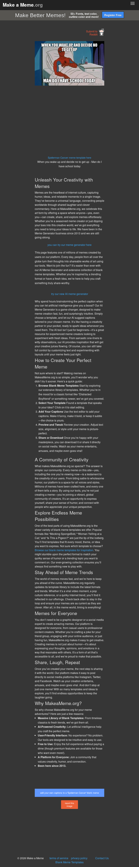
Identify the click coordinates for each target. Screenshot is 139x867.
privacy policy (79, 858)
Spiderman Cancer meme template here (69, 157)
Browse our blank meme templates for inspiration (64, 550)
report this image (69, 804)
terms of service (58, 858)
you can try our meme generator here (69, 245)
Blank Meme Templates (69, 862)
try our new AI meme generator (69, 294)
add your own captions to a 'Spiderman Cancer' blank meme (69, 792)
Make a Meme (23, 4)
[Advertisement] (25, 92)
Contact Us (102, 858)
